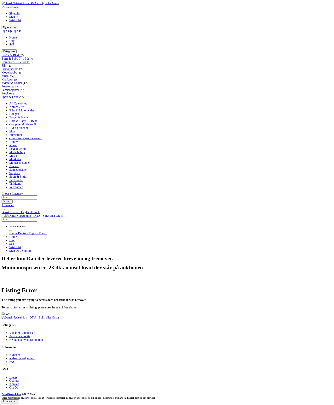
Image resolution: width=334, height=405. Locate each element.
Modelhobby (10, 72)
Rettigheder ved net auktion (26, 339)
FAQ (12, 361)
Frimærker (8, 69)
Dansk (6, 212)
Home (13, 37)
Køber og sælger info (22, 358)
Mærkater (8, 79)
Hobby (13, 141)
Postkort (7, 86)
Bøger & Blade (11, 55)
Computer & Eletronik (16, 62)
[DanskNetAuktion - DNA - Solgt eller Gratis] (30, 3)
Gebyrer (14, 380)
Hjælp (13, 377)
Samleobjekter (11, 90)
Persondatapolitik (19, 336)
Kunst (13, 145)
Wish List (15, 20)
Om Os (13, 387)
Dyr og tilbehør (18, 127)
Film (5, 65)
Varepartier (16, 187)
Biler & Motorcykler (21, 110)
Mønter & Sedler (12, 83)
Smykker (7, 93)
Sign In (13, 16)
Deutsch (15, 212)
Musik (6, 76)
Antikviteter (16, 107)
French (35, 212)
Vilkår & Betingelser (21, 332)
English (26, 212)
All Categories (18, 103)
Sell (11, 44)
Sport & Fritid (10, 96)
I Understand (10, 401)
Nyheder (14, 354)
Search (7, 201)
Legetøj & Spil (18, 148)
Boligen (14, 114)
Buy (11, 41)
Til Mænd (15, 183)
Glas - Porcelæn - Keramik (25, 138)
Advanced (8, 205)
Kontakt (14, 384)
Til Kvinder (16, 180)
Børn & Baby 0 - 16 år (16, 58)
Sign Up (14, 13)
